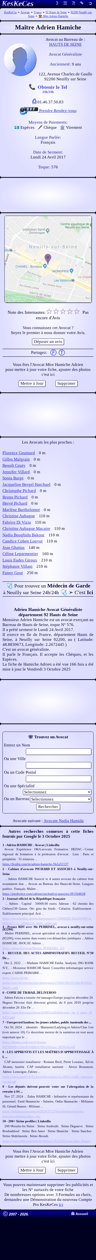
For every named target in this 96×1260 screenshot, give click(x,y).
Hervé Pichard (14, 503)
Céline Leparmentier (20, 553)
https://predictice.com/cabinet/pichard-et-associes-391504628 (43, 894)
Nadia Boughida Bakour (23, 535)
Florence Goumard (18, 452)
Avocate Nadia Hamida (64, 820)
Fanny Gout (12, 572)
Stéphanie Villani (17, 566)
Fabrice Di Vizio (16, 522)
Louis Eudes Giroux (19, 560)
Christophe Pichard (19, 490)
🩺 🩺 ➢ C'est (48, 589)
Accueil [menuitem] (79, 1214)
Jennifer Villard (16, 472)
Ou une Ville (15, 758)
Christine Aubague (18, 516)
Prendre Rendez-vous (57, 110)
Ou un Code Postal (20, 772)
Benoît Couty (14, 465)
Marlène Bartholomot (21, 509)
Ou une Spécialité (19, 786)
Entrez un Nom (17, 745)
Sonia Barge (13, 478)
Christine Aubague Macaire (26, 528)
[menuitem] (90, 3)
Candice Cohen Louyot (22, 541)
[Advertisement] (48, 195)
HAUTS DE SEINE (65, 44)
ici (61, 1204)
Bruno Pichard (15, 497)
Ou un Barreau (16, 798)
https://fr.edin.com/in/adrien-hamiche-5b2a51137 (35, 864)
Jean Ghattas (13, 547)
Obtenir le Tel (52, 88)
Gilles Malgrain (16, 459)
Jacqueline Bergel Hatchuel (26, 484)
